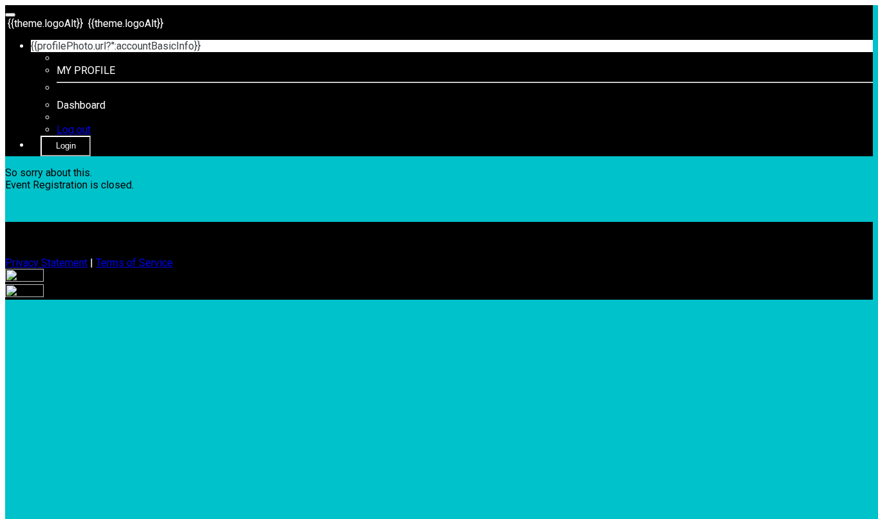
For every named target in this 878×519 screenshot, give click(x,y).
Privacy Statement (46, 263)
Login (66, 145)
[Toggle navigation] (10, 15)
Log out (74, 129)
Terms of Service (134, 263)
